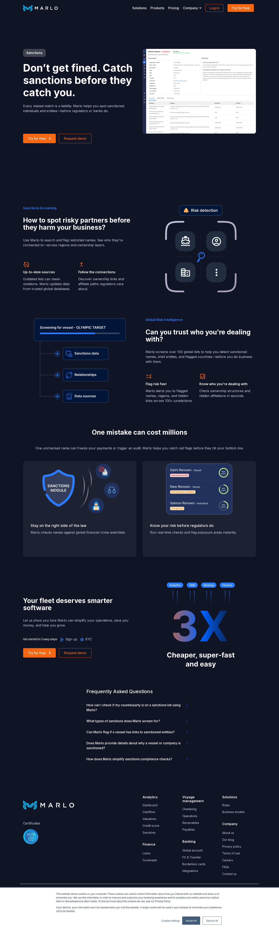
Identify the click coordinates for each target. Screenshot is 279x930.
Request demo (75, 138)
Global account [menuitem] (192, 850)
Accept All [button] (191, 920)
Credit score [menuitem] (151, 825)
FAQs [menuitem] (225, 867)
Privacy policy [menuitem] (231, 846)
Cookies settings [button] (170, 920)
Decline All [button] (212, 920)
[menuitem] (149, 842)
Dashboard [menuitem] (150, 805)
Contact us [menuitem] (229, 874)
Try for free (37, 138)
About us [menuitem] (228, 832)
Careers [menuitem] (227, 860)
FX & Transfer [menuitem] (191, 857)
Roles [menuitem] (226, 805)
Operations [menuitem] (189, 816)
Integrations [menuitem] (190, 871)
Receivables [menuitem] (190, 822)
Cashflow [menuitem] (149, 812)
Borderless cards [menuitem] (193, 864)
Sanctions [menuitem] (149, 832)
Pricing (173, 8)
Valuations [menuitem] (149, 819)
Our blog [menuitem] (228, 839)
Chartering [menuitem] (189, 809)
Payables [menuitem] (188, 829)
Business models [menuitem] (233, 812)
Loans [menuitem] (147, 853)
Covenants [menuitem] (150, 860)
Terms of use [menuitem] (231, 853)
